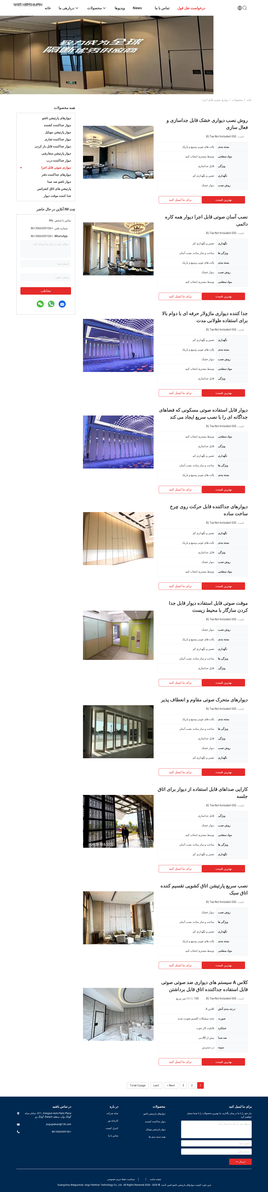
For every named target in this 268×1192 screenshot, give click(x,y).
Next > (171, 1085)
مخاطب (46, 291)
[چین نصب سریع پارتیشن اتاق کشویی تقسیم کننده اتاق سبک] (118, 917)
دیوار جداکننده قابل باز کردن (53, 146)
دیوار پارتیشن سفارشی (56, 153)
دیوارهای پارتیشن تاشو (56, 118)
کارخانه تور (113, 1120)
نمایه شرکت (112, 1113)
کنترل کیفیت (112, 1128)
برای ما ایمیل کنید (180, 200)
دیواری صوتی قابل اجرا (56, 167)
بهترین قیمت (223, 200)
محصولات (237, 99)
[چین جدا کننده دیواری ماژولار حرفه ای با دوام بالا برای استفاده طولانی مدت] (118, 345)
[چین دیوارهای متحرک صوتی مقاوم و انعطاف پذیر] (118, 731)
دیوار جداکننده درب (58, 160)
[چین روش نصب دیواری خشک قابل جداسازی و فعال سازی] (118, 152)
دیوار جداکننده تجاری (58, 139)
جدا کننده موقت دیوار (57, 196)
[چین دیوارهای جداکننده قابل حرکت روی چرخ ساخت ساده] (118, 538)
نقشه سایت (155, 1179)
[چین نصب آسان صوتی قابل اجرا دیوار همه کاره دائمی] (118, 248)
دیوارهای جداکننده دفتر (56, 174)
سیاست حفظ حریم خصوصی (121, 1179)
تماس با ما (113, 1135)
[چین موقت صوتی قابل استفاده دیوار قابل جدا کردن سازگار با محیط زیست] (118, 635)
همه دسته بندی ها (157, 1136)
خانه (249, 99)
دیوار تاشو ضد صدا (59, 182)
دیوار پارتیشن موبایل (58, 132)
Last (156, 1085)
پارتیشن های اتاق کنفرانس (54, 189)
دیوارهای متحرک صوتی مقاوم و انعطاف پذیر (204, 699)
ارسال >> (240, 1161)
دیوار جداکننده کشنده (57, 125)
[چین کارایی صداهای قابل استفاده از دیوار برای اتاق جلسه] (118, 821)
